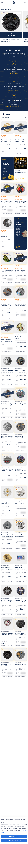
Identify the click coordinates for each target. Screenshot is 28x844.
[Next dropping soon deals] (25, 21)
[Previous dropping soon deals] (2, 21)
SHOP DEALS (13, 73)
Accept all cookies (14, 836)
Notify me (17, 12)
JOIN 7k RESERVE (13, 90)
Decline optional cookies (14, 840)
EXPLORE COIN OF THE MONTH (13, 106)
